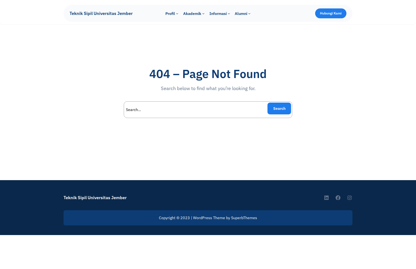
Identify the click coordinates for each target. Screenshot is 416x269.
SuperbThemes (244, 217)
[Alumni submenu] (249, 13)
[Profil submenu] (177, 13)
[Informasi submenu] (229, 13)
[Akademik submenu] (203, 13)
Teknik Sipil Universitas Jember (101, 13)
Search (279, 108)
